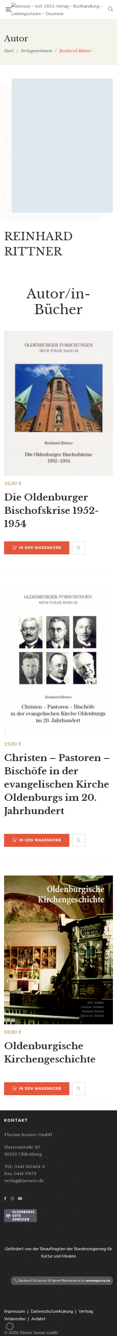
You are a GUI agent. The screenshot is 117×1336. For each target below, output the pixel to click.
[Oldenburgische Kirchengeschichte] (58, 950)
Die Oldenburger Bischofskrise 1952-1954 (51, 510)
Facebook (5, 1198)
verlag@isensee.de (24, 1180)
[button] (10, 1326)
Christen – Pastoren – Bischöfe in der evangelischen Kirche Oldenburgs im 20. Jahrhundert (57, 784)
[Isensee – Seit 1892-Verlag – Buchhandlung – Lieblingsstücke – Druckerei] (59, 9)
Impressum (14, 1311)
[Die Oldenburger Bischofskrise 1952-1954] (58, 403)
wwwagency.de (98, 1280)
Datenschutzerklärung (52, 1311)
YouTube (20, 1198)
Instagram (12, 1198)
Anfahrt (38, 1319)
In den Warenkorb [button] (40, 547)
